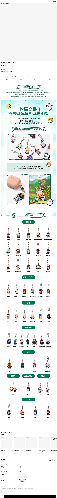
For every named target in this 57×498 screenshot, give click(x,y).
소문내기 (15, 76)
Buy (30, 496)
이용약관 (9, 464)
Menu (54, 1)
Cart (51, 1)
